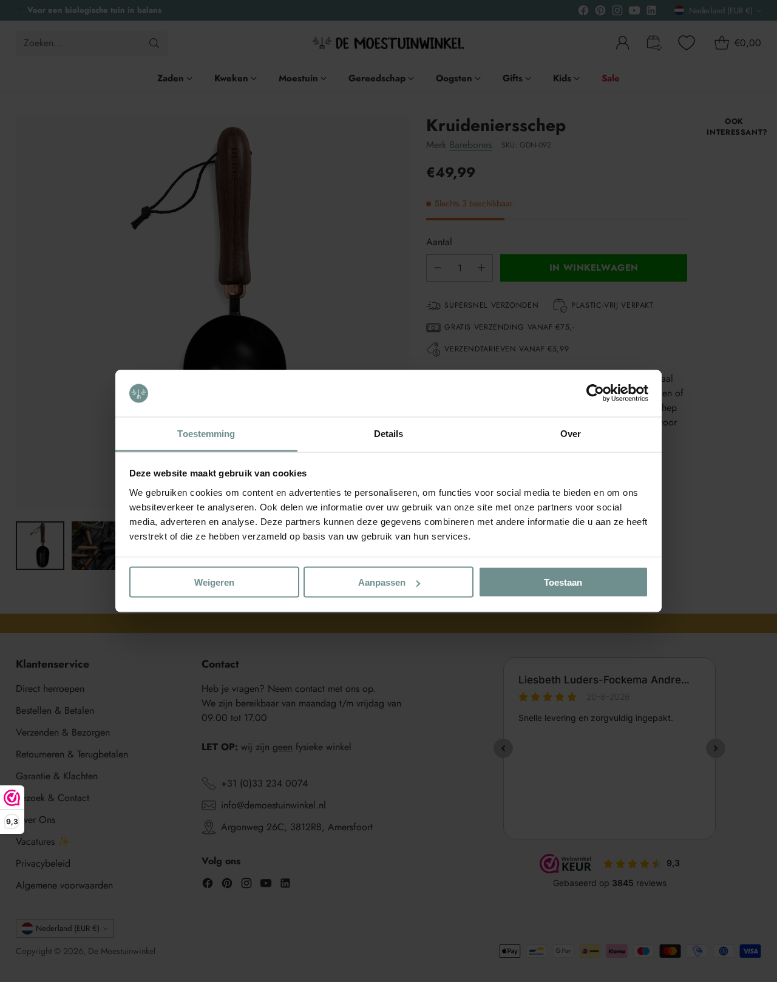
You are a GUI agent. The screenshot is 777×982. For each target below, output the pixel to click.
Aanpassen (381, 582)
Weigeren (214, 582)
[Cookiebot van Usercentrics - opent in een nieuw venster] (595, 393)
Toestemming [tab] (206, 433)
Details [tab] (389, 433)
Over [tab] (570, 433)
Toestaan (563, 582)
